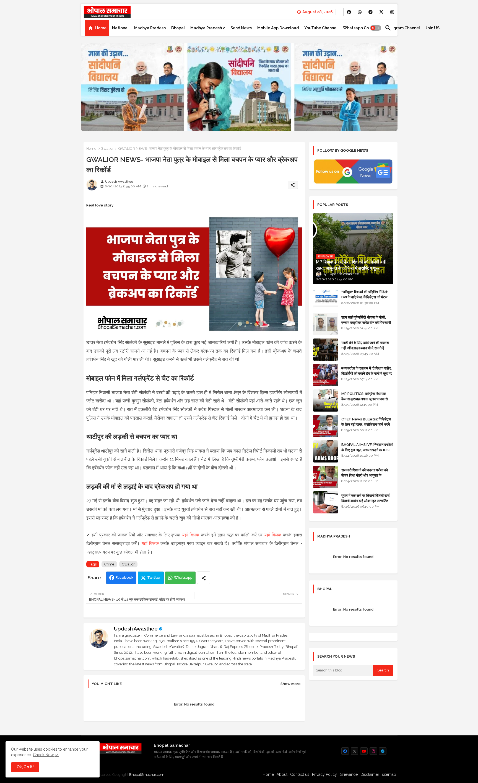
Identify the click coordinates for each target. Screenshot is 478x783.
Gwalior (107, 148)
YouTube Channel (320, 28)
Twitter (154, 577)
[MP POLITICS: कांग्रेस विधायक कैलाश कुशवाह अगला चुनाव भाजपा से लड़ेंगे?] (325, 400)
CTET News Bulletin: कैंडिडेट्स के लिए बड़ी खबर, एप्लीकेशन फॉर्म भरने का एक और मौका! (366, 424)
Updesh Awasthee (136, 629)
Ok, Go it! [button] (25, 767)
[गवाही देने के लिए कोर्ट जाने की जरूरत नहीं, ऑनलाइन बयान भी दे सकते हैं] (325, 349)
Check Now (43, 755)
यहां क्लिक (190, 534)
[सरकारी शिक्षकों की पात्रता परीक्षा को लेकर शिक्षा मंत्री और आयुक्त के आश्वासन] (325, 477)
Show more (290, 684)
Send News (241, 28)
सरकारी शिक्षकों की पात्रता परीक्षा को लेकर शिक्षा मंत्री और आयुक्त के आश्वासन (364, 475)
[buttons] (348, 12)
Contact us (299, 774)
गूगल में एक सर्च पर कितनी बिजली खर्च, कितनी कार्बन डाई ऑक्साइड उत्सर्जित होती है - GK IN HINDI (365, 500)
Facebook (124, 577)
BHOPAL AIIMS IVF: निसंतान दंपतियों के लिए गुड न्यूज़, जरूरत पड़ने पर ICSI (367, 447)
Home (100, 28)
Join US (432, 28)
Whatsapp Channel (361, 28)
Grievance (349, 774)
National (120, 28)
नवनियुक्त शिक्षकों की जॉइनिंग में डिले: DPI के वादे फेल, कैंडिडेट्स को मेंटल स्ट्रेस (364, 297)
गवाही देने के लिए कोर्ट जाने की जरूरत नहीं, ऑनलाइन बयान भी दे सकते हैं (365, 345)
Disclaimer (369, 774)
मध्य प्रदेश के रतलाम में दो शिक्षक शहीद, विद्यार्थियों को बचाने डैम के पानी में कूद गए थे (366, 373)
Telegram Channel (402, 28)
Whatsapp (183, 577)
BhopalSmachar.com (146, 774)
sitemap (389, 774)
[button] (375, 28)
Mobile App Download (278, 28)
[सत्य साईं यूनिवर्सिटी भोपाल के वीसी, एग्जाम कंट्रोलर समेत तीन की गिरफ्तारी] (325, 324)
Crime (109, 564)
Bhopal (178, 28)
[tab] (97, 28)
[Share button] (203, 578)
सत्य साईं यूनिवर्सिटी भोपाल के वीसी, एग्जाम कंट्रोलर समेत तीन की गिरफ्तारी (366, 319)
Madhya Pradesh (150, 28)
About (282, 774)
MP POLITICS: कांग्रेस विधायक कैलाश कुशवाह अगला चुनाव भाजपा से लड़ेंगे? (364, 399)
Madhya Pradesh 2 (207, 28)
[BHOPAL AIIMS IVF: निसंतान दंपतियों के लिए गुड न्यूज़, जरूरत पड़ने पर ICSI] (325, 451)
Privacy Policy (324, 774)
